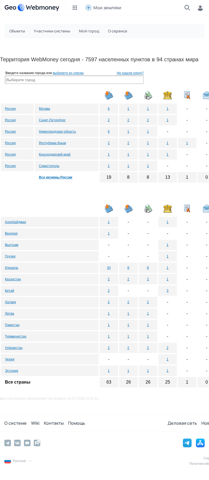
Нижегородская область (57, 131)
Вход (200, 7)
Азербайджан (15, 222)
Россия (10, 109)
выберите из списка (68, 73)
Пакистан (12, 325)
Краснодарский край (54, 154)
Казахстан (13, 279)
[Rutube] (37, 443)
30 (109, 268)
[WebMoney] (38, 8)
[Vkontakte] (17, 443)
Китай (9, 291)
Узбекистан (14, 348)
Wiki (35, 423)
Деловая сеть (182, 423)
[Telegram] (7, 443)
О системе (15, 423)
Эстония (11, 371)
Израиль (11, 268)
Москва (44, 109)
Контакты (54, 423)
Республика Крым (52, 143)
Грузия (10, 256)
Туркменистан (15, 336)
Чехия (9, 359)
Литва (9, 313)
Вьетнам (11, 245)
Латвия (10, 302)
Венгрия (11, 233)
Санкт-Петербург (52, 120)
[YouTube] (27, 443)
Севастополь (49, 166)
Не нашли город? (130, 73)
